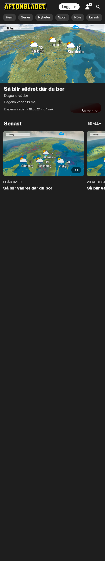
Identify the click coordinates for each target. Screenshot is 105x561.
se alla (94, 124)
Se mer (87, 111)
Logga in (69, 7)
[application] (52, 53)
